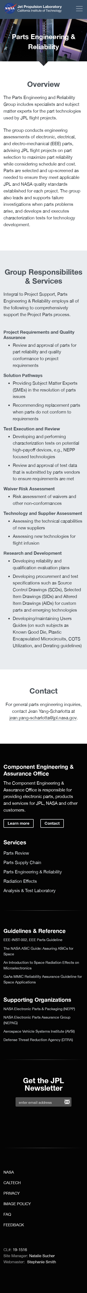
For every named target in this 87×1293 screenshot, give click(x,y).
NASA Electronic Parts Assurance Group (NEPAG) (36, 1020)
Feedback (13, 1225)
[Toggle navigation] (79, 9)
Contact (52, 823)
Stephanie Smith (41, 1262)
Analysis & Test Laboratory (29, 890)
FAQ (7, 1214)
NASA (10, 9)
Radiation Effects (20, 881)
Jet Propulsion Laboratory (39, 6)
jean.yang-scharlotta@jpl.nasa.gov (43, 717)
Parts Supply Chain (22, 862)
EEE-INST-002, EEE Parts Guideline (32, 940)
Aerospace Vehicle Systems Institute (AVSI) (39, 1031)
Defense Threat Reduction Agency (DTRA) (38, 1040)
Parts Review (16, 853)
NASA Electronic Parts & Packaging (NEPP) (39, 1009)
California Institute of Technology (39, 12)
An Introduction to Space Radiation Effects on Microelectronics (41, 965)
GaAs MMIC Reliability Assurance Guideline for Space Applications (42, 979)
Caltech (12, 1182)
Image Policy (17, 1203)
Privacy (11, 1193)
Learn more (18, 823)
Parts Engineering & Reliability (32, 871)
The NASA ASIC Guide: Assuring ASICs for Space (38, 951)
